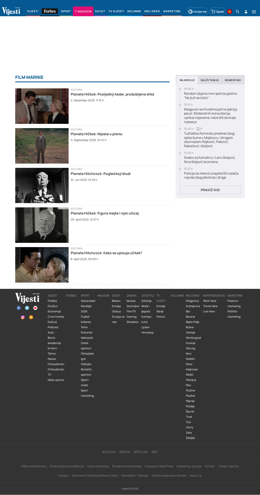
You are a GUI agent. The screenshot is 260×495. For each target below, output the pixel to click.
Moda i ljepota (145, 308)
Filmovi (160, 316)
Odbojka (86, 364)
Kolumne (177, 295)
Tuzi (188, 422)
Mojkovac (192, 369)
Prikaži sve (210, 190)
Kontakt (210, 466)
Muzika (131, 301)
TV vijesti (160, 298)
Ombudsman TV (56, 372)
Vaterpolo (87, 338)
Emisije (160, 306)
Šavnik (190, 411)
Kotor (189, 364)
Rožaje (190, 406)
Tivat (189, 417)
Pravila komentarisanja (127, 466)
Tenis (84, 327)
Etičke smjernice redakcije (67, 466)
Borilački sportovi (86, 372)
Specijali (140, 452)
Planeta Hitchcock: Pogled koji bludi (101, 173)
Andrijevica (193, 306)
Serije (160, 311)
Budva (190, 327)
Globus (116, 311)
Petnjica (191, 380)
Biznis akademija (54, 340)
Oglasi (220, 11)
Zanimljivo (133, 306)
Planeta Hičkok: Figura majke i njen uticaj (105, 213)
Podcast (53, 327)
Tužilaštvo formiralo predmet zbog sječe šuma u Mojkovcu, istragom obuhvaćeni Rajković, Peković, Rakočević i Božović (209, 139)
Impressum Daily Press (159, 466)
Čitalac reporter (228, 466)
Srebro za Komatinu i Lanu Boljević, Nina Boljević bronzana (210, 159)
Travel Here (210, 306)
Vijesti (52, 295)
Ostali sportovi (86, 345)
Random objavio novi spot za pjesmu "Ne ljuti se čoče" (210, 95)
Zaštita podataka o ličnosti (169, 475)
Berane (190, 316)
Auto (51, 332)
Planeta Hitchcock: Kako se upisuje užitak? (106, 253)
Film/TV (131, 311)
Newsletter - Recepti (134, 475)
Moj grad (192, 295)
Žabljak (190, 438)
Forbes (71, 295)
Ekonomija (54, 311)
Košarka (86, 322)
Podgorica (192, 301)
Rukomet (86, 332)
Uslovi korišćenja (98, 466)
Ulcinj (189, 427)
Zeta (189, 432)
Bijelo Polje (192, 322)
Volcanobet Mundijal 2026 (88, 306)
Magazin (103, 295)
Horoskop (147, 332)
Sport (85, 295)
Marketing (235, 295)
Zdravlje (146, 301)
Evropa (116, 306)
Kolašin (190, 359)
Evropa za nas (118, 319)
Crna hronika (56, 316)
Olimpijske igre (87, 356)
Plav (188, 385)
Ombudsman (56, 364)
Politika (52, 301)
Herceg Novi (190, 350)
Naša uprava (56, 380)
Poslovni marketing (234, 303)
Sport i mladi (85, 382)
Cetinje (190, 332)
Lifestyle (147, 295)
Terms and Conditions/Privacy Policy (95, 475)
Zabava (131, 295)
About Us (196, 475)
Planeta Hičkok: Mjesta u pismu (96, 134)
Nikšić (189, 374)
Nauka (52, 359)
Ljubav (145, 327)
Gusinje (190, 343)
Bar (188, 311)
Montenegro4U (214, 295)
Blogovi (109, 452)
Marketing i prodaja (189, 466)
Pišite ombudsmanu (34, 466)
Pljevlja (190, 401)
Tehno (52, 353)
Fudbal (85, 316)
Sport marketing (87, 393)
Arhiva (124, 452)
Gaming (131, 316)
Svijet (116, 295)
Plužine (190, 390)
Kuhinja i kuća (146, 319)
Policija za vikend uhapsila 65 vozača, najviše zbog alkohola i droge (211, 175)
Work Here (209, 301)
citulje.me (200, 11)
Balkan (116, 301)
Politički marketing (234, 314)
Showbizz (133, 322)
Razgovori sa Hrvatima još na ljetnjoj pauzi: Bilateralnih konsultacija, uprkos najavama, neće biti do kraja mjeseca (210, 115)
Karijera (63, 475)
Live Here (209, 311)
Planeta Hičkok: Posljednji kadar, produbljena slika (112, 94)
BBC (155, 452)
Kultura (76, 89)
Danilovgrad (193, 338)
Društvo (53, 306)
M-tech (52, 348)
